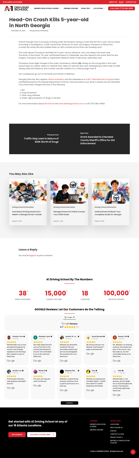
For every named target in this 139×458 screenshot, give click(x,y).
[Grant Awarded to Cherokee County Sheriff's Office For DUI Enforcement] (100, 139)
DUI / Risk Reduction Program (101, 79)
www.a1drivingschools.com (71, 103)
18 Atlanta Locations (12, 2)
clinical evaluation (56, 79)
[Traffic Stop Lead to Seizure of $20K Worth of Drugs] (39, 139)
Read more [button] (11, 356)
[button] (17, 434)
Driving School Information (39, 31)
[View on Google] (9, 337)
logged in (33, 255)
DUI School (49, 103)
